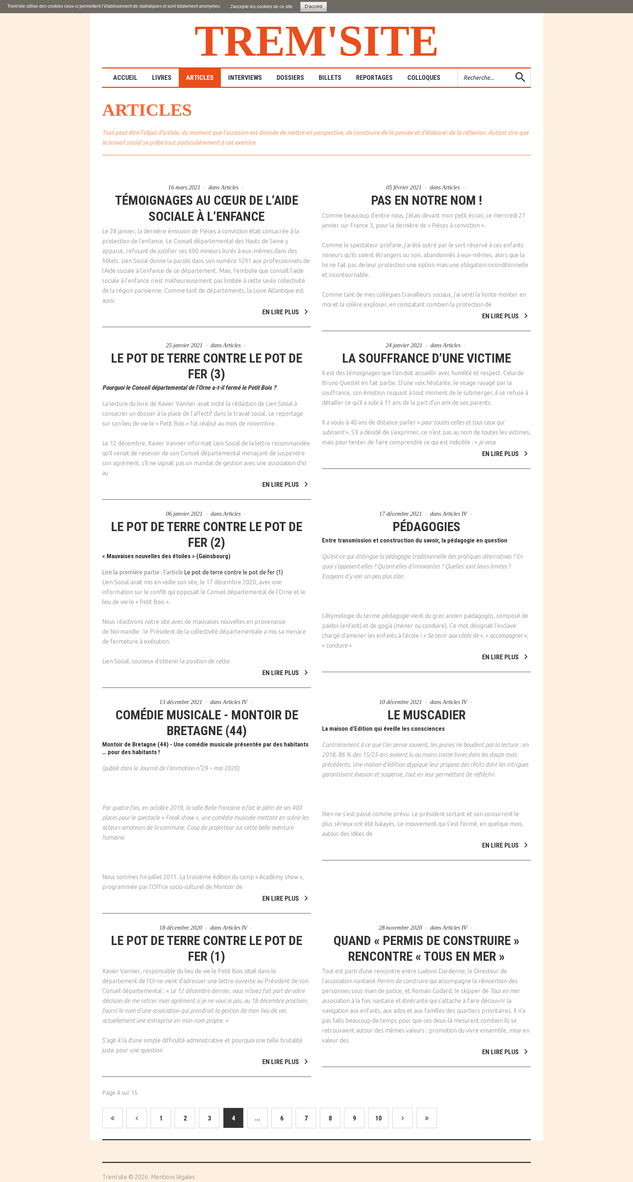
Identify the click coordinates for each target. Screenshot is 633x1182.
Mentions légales (173, 1177)
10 (378, 1118)
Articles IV (455, 514)
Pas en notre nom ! (426, 200)
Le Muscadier (427, 715)
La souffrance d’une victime (426, 358)
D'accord (313, 6)
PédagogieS (426, 526)
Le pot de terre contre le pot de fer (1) (233, 572)
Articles (229, 187)
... (257, 1118)
